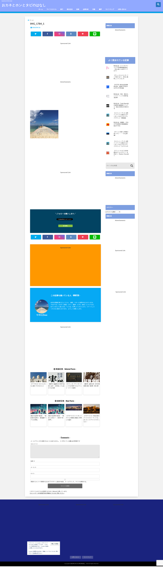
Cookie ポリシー (37, 553)
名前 (33, 461)
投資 (77, 9)
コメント (34, 444)
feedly (66, 225)
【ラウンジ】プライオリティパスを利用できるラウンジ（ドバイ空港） (74, 386)
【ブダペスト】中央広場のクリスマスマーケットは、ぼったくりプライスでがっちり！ (91, 419)
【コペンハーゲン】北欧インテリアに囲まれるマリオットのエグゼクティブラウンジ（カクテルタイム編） (121, 144)
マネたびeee (41, 315)
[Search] (132, 166)
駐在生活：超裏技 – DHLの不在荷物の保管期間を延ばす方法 (121, 124)
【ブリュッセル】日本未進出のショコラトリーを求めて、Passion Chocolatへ (121, 153)
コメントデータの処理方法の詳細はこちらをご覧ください (47, 493)
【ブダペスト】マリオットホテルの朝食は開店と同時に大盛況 (74, 418)
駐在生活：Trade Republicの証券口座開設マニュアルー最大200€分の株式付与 (121, 106)
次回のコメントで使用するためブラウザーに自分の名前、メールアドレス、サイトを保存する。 (59, 481)
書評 (100, 9)
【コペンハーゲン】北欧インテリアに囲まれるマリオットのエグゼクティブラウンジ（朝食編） (121, 115)
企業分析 (86, 9)
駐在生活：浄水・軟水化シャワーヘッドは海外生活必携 (121, 96)
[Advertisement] (65, 63)
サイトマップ (110, 9)
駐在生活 (70, 9)
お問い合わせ (122, 9)
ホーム (41, 9)
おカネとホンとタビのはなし (24, 5)
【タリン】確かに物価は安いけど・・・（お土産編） (121, 133)
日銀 (93, 9)
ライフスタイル (52, 9)
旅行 (61, 9)
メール (33, 467)
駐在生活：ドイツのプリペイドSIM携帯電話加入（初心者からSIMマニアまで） (121, 68)
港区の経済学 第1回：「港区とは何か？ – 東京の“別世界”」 (56, 418)
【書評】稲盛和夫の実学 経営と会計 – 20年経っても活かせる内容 (56, 386)
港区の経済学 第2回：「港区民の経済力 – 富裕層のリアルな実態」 (39, 418)
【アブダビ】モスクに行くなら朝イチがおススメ (38, 385)
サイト (33, 473)
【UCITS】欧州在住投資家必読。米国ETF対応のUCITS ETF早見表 (121, 86)
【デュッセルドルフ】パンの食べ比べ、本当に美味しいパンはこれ (121, 77)
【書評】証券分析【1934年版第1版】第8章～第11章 (92, 385)
